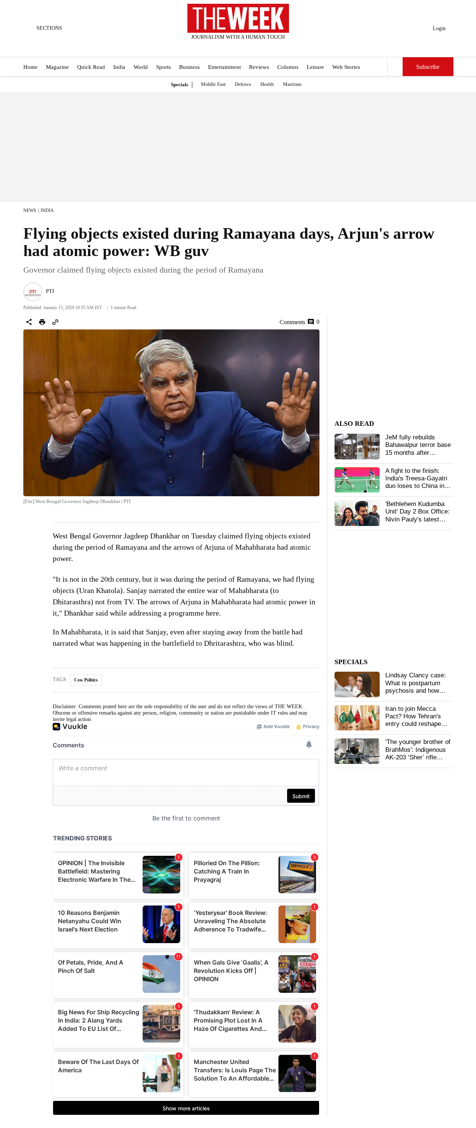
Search (395, 66)
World (141, 67)
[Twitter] (219, 47)
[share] (29, 322)
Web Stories (346, 67)
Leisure (315, 67)
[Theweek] (238, 18)
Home (30, 67)
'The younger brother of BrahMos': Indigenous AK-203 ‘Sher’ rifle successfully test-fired (417, 753)
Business (189, 67)
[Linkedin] (256, 47)
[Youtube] (244, 47)
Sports (163, 67)
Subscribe (428, 67)
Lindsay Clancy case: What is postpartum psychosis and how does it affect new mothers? (415, 691)
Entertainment (224, 67)
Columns (287, 67)
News (29, 210)
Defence (243, 84)
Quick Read (91, 67)
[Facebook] (206, 47)
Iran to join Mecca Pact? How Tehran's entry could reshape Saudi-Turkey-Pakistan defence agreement (417, 724)
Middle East (213, 84)
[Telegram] (269, 47)
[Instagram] (231, 47)
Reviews (259, 67)
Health (267, 84)
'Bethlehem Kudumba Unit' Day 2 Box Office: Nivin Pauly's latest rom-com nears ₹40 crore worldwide (417, 519)
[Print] (42, 322)
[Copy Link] (55, 322)
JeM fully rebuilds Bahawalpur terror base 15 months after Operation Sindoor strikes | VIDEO (418, 453)
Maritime (292, 84)
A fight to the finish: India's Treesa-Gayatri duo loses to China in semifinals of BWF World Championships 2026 (416, 490)
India (119, 67)
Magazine (57, 67)
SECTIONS (49, 28)
